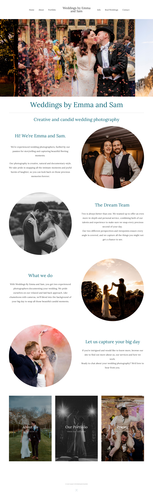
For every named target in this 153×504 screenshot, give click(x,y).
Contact (125, 10)
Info (99, 10)
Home (31, 10)
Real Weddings (111, 10)
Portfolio (52, 10)
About (41, 10)
